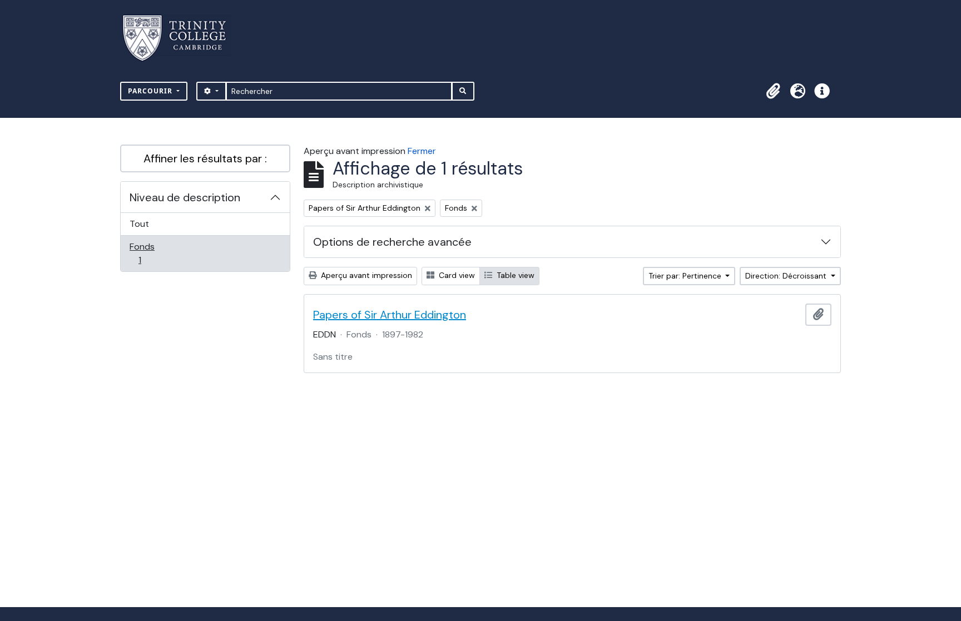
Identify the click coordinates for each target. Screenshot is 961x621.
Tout (139, 224)
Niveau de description (185, 197)
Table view (514, 275)
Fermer (422, 151)
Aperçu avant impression (365, 275)
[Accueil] (181, 38)
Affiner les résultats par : (205, 158)
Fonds (152, 253)
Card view (456, 275)
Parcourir (151, 91)
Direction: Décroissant (787, 276)
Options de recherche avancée (392, 242)
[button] (773, 91)
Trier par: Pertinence (686, 276)
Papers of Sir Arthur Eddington (389, 314)
